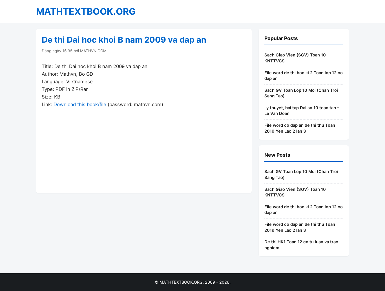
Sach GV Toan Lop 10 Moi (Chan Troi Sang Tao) (301, 93)
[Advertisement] (144, 147)
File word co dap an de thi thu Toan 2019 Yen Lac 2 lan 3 (299, 128)
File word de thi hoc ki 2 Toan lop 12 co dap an (303, 75)
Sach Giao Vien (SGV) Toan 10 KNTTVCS (295, 58)
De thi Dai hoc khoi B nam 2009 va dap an (124, 40)
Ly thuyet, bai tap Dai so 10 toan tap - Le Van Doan (301, 110)
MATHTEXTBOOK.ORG (86, 11)
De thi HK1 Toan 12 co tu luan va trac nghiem (301, 244)
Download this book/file (80, 104)
